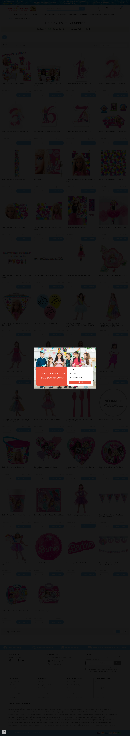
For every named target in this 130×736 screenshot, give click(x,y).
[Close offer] (93, 350)
